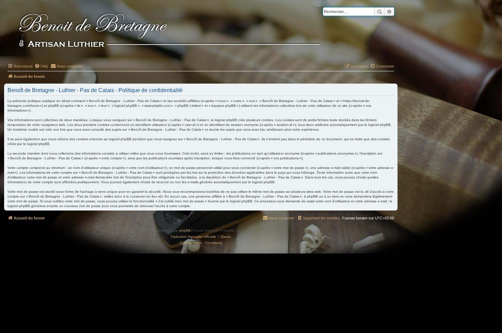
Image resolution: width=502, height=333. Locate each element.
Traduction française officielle (193, 236)
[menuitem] (41, 66)
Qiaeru (226, 236)
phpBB (185, 230)
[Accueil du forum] (180, 31)
